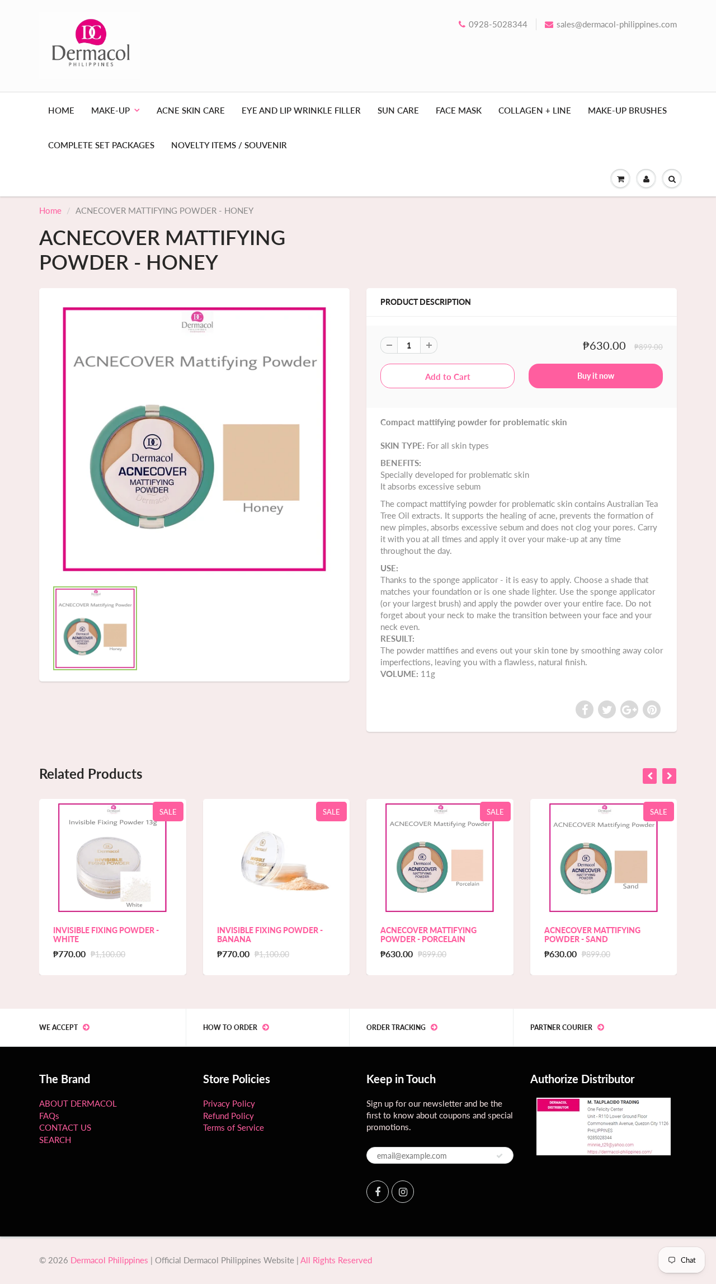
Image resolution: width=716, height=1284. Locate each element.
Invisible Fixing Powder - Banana (270, 934)
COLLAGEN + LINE (534, 110)
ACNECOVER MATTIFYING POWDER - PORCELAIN (428, 934)
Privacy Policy (229, 1103)
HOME (61, 110)
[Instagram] (403, 1191)
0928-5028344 (498, 24)
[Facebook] (377, 1191)
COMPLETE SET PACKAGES (101, 145)
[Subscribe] (499, 1156)
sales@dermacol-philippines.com (617, 24)
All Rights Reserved (336, 1260)
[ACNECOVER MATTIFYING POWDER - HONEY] (194, 439)
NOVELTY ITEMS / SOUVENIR (229, 145)
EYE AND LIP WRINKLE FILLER (301, 110)
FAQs (49, 1116)
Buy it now (595, 375)
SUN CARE (398, 110)
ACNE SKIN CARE (191, 110)
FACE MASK (459, 110)
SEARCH (55, 1140)
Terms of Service (233, 1127)
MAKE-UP (110, 110)
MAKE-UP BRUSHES (627, 110)
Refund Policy (228, 1116)
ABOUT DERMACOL (78, 1103)
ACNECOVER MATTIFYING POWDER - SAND (592, 934)
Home (50, 210)
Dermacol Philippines (109, 1260)
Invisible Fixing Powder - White (106, 934)
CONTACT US (65, 1127)
